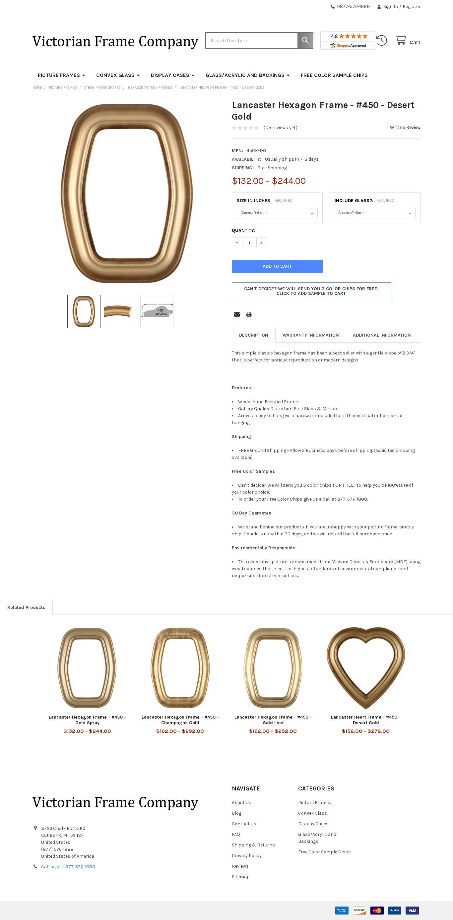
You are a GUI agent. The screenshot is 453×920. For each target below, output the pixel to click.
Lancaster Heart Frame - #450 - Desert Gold (366, 720)
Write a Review (405, 127)
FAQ (236, 834)
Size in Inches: (265, 200)
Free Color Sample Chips (334, 75)
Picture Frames (59, 75)
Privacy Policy (247, 855)
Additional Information (382, 335)
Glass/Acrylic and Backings (245, 75)
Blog (236, 813)
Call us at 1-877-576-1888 (68, 867)
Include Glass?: (365, 200)
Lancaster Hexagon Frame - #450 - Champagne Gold (180, 720)
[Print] (249, 314)
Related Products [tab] (26, 607)
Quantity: (243, 230)
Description (253, 335)
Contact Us (244, 824)
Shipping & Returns (253, 845)
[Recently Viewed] (383, 40)
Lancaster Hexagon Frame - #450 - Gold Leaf (273, 720)
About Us (241, 802)
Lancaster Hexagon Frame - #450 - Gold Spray (87, 720)
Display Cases (170, 75)
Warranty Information (311, 335)
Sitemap (241, 877)
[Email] (237, 314)
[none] (127, 193)
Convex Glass (115, 75)
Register (412, 6)
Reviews (240, 866)
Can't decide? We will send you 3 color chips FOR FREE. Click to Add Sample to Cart (311, 291)
